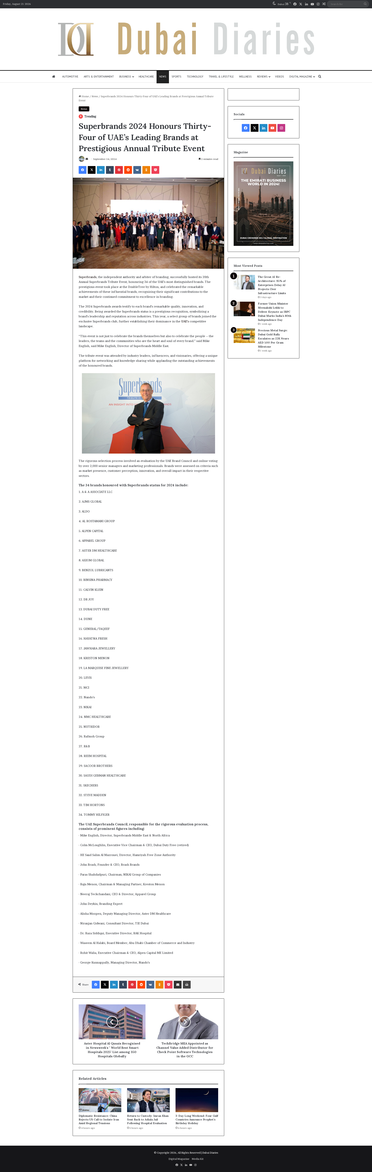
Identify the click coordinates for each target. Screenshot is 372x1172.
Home (85, 96)
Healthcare (146, 76)
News (162, 76)
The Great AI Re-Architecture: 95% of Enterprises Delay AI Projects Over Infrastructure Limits (272, 285)
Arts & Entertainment (99, 76)
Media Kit (198, 1158)
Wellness (245, 76)
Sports (176, 76)
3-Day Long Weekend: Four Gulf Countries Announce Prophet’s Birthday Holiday (197, 1119)
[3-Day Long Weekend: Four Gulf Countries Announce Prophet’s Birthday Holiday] (197, 1100)
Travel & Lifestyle (221, 76)
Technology (195, 76)
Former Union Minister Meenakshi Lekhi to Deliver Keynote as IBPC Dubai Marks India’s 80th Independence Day (274, 312)
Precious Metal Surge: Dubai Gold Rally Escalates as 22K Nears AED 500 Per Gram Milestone (273, 338)
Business (125, 76)
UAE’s (185, 321)
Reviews (262, 76)
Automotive (70, 76)
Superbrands (87, 277)
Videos (279, 76)
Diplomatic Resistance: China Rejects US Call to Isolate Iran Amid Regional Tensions (99, 1119)
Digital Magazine (300, 76)
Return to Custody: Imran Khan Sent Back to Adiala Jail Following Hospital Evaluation (148, 1119)
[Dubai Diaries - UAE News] (186, 39)
